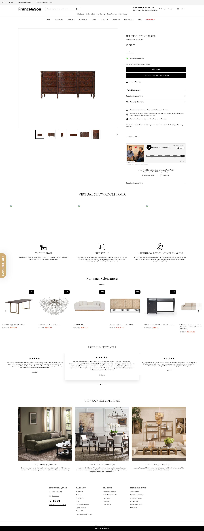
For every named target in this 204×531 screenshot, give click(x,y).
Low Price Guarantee (82, 504)
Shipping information (134, 96)
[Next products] (199, 311)
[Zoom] (68, 78)
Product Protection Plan (110, 495)
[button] (102, 528)
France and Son (130, 164)
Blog (77, 501)
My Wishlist (106, 498)
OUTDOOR (104, 19)
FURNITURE (59, 19)
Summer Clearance (102, 278)
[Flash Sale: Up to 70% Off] (159, 434)
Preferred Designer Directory (84, 514)
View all (102, 284)
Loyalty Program (81, 508)
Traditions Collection (24, 2)
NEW (140, 19)
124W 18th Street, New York (57, 505)
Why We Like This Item (135, 102)
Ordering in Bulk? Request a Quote (156, 75)
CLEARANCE (150, 19)
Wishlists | (162, 9)
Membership (101, 14)
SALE (48, 19)
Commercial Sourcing (136, 495)
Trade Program (112, 14)
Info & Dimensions (133, 90)
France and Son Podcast (141, 164)
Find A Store (79, 498)
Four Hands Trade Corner (44, 2)
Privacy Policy (80, 511)
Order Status (122, 14)
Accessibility (107, 501)
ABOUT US (116, 19)
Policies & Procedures (109, 491)
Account (170, 9)
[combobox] (63, 9)
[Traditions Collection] (102, 434)
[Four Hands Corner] (45, 434)
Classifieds (133, 508)
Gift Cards (80, 14)
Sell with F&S (134, 501)
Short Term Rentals (136, 498)
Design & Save (90, 14)
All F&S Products (7, 2)
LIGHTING (71, 19)
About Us (78, 495)
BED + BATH (83, 19)
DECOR (93, 19)
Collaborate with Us (136, 504)
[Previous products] (5, 311)
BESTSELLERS (128, 19)
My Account (79, 491)
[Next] (116, 134)
